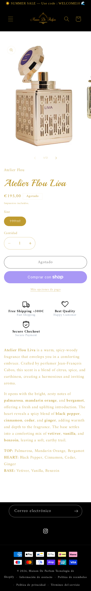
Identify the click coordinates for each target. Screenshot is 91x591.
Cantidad (10, 233)
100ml (17, 222)
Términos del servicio (65, 584)
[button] (11, 19)
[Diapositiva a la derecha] (56, 158)
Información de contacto (36, 577)
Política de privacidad (31, 584)
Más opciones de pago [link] (45, 289)
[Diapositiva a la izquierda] (35, 158)
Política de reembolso (72, 577)
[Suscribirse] (76, 511)
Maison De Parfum (41, 571)
